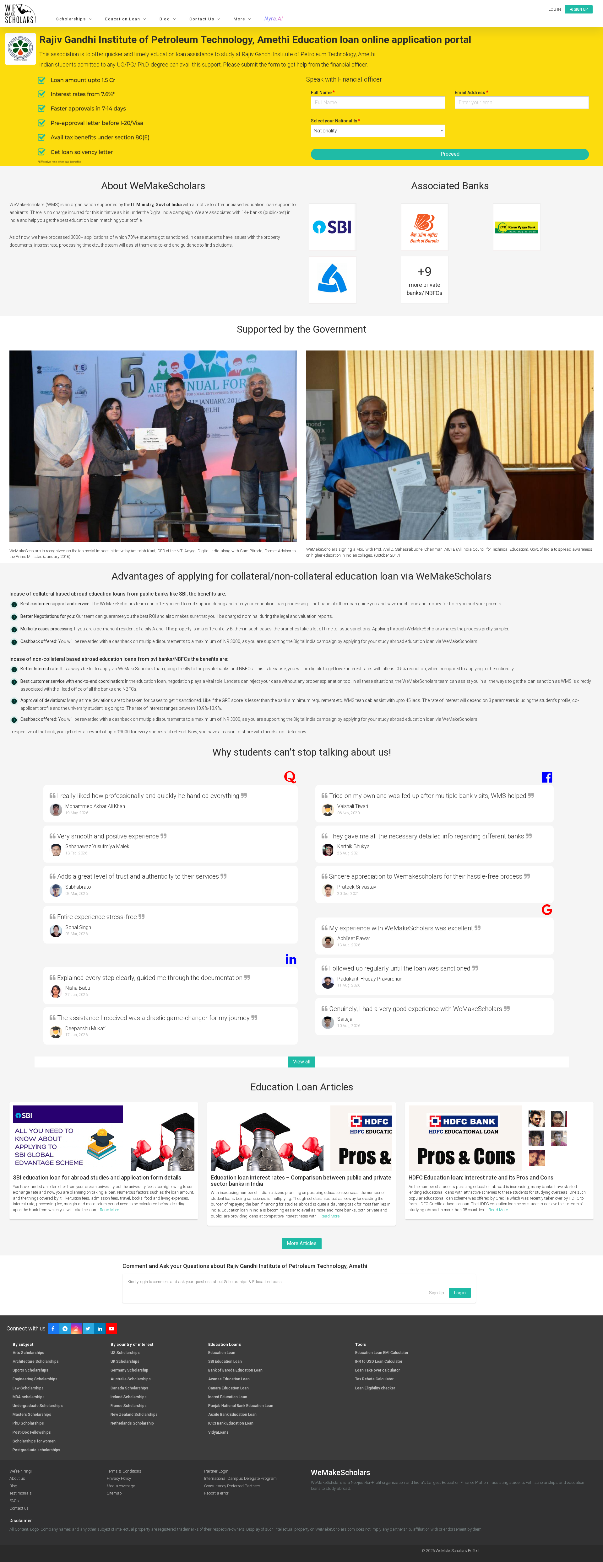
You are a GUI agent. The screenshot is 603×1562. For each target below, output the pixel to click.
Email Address (471, 92)
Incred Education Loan (227, 1397)
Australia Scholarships (131, 1379)
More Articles (302, 1243)
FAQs (14, 1500)
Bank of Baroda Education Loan (235, 1370)
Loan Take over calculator (377, 1370)
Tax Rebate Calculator (374, 1379)
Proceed (450, 154)
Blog (13, 1486)
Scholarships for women (34, 1441)
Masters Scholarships (32, 1415)
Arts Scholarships (28, 1353)
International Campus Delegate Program (240, 1478)
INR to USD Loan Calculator (378, 1362)
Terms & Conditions (124, 1471)
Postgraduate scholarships (36, 1450)
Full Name (323, 92)
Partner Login (216, 1471)
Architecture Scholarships (36, 1362)
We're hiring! (20, 1471)
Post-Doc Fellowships (32, 1433)
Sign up (580, 9)
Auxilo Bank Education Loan (232, 1415)
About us (17, 1478)
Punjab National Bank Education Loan (240, 1406)
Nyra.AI (273, 19)
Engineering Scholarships (35, 1379)
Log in (555, 9)
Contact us (19, 1508)
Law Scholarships (28, 1388)
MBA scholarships (29, 1397)
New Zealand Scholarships (134, 1415)
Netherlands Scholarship (132, 1423)
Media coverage (121, 1486)
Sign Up (436, 1292)
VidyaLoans (218, 1433)
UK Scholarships (125, 1362)
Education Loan (221, 1353)
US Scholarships (125, 1353)
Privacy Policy (119, 1478)
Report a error (216, 1493)
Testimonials (20, 1493)
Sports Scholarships (30, 1370)
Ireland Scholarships (129, 1397)
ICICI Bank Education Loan (230, 1423)
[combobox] (378, 131)
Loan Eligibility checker (375, 1388)
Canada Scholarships (129, 1388)
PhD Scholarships (28, 1423)
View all (301, 1062)
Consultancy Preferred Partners (232, 1486)
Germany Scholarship (129, 1370)
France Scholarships (129, 1406)
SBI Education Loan (225, 1362)
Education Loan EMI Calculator (381, 1353)
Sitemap (114, 1493)
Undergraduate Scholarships (38, 1406)
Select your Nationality (335, 121)
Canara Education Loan (228, 1388)
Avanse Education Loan (229, 1379)
